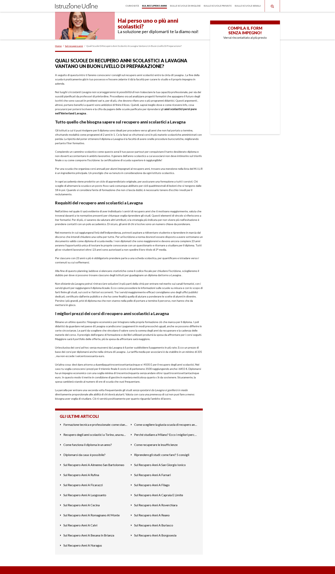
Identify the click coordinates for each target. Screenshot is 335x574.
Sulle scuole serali (248, 5)
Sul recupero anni (154, 5)
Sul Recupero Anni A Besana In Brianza (88, 535)
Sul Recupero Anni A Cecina (81, 505)
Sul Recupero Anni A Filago (152, 485)
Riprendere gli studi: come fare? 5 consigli (161, 455)
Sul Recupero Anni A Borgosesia (155, 535)
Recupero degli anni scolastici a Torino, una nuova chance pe (95, 434)
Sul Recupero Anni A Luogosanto (84, 495)
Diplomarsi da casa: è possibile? (84, 455)
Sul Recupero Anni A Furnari (152, 475)
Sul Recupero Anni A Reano (152, 515)
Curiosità (132, 5)
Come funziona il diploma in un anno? (87, 444)
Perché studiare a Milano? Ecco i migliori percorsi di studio (166, 434)
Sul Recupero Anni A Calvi (80, 525)
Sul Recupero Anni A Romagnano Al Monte (91, 515)
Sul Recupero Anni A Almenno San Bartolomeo (93, 465)
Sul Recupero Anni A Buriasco (153, 525)
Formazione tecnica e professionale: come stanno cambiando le (95, 424)
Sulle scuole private (218, 5)
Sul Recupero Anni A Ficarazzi (83, 485)
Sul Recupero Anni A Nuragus (82, 545)
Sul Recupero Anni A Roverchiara (155, 505)
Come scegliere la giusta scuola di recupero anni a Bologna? (166, 424)
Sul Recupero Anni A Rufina (81, 475)
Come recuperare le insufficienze (156, 444)
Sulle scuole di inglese (185, 5)
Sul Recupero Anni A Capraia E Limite (158, 495)
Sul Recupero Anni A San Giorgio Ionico (160, 465)
